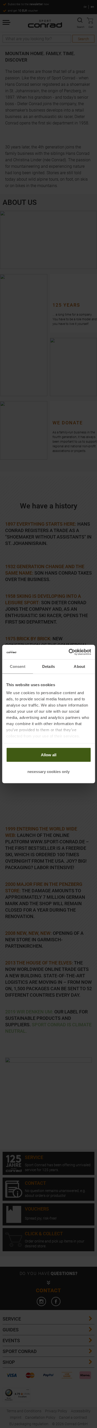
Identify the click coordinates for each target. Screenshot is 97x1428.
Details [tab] (48, 666)
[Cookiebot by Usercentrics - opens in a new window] (69, 652)
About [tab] (79, 666)
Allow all (48, 754)
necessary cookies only (48, 771)
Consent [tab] (17, 666)
